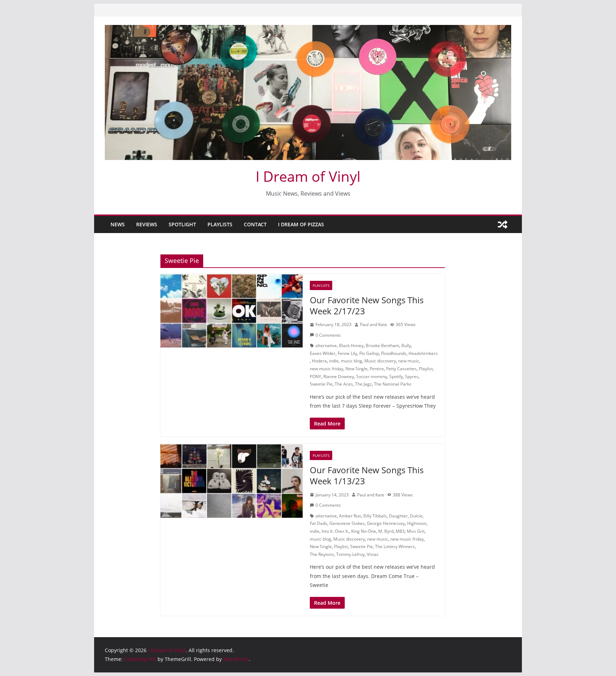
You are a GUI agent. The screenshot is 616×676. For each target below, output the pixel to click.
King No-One (363, 531)
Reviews (146, 224)
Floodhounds (393, 353)
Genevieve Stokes (347, 523)
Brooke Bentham (382, 345)
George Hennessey (386, 523)
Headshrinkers (423, 353)
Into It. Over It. (335, 531)
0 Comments (328, 335)
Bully (406, 345)
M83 (400, 531)
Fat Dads (318, 523)
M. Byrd (386, 531)
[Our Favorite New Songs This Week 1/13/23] (231, 481)
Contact (255, 224)
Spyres (412, 376)
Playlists (219, 224)
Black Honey (351, 345)
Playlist (426, 369)
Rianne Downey (338, 376)
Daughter (398, 516)
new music (408, 361)
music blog (351, 361)
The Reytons (322, 554)
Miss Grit (416, 531)
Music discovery (380, 361)
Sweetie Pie (321, 384)
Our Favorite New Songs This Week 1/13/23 (366, 475)
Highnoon (416, 523)
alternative (326, 345)
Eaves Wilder (322, 353)
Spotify (396, 376)
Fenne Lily (347, 353)
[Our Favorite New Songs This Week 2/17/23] (231, 311)
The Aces (344, 384)
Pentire (377, 369)
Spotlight (182, 224)
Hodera (319, 361)
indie (334, 361)
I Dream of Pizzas (301, 224)
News (118, 224)
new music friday (326, 369)
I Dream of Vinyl (308, 176)
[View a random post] (502, 224)
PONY (315, 376)
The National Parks (392, 384)
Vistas (373, 554)
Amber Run (350, 516)
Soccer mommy (371, 376)
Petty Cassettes (401, 369)
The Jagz (363, 384)
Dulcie (416, 516)
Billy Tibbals (375, 516)
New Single (356, 369)
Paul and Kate (373, 324)
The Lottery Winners (395, 546)
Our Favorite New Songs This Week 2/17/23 (366, 305)
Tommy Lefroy (350, 554)
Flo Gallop (369, 353)
